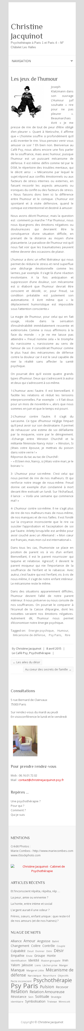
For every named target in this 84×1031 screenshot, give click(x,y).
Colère (36, 946)
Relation (19, 991)
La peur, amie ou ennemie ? (29, 897)
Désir (59, 950)
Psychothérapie (40, 653)
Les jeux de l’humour (34, 79)
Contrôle (48, 946)
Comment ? (18, 810)
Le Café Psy (20, 653)
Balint (55, 941)
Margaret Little (35, 970)
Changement (20, 946)
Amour (29, 940)
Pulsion (47, 986)
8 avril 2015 (53, 648)
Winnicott (64, 1001)
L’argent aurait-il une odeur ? (30, 910)
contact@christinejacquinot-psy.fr (41, 780)
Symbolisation (35, 1001)
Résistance (18, 996)
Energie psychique (41, 631)
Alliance (16, 941)
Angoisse (43, 941)
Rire (67, 635)
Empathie (17, 955)
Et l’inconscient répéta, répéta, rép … (35, 891)
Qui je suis (18, 815)
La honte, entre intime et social (31, 904)
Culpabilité (18, 951)
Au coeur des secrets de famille (48, 669)
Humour (62, 631)
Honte (51, 955)
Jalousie (27, 965)
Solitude (42, 996)
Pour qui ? (17, 806)
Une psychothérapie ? (26, 801)
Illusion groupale (50, 960)
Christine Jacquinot (27, 31)
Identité (33, 960)
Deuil (30, 951)
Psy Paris (55, 635)
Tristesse (52, 1001)
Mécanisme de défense (29, 635)
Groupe (39, 955)
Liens (38, 965)
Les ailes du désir (26, 662)
